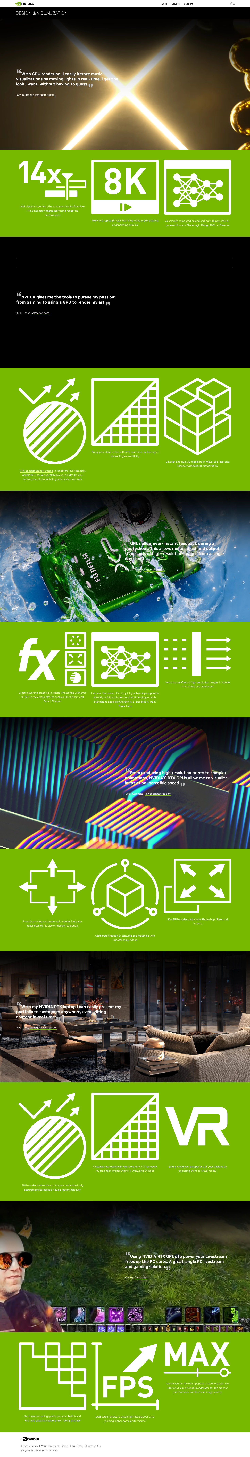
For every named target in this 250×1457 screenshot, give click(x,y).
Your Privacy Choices (54, 1446)
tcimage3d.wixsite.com (43, 1027)
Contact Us (93, 1446)
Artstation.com (40, 312)
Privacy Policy (29, 1446)
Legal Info (76, 1446)
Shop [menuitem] (164, 3)
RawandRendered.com (158, 793)
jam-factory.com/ (45, 94)
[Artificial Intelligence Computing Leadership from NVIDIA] (24, 3)
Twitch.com (141, 1277)
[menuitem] (40, 2)
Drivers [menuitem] (176, 3)
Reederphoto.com (154, 569)
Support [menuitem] (188, 3)
